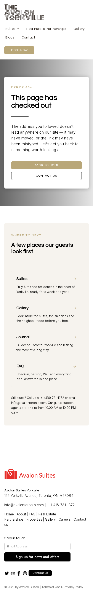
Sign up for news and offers (37, 556)
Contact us (46, 175)
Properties (34, 519)
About (21, 514)
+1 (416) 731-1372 (52, 398)
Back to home (46, 165)
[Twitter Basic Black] (6, 573)
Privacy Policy (73, 587)
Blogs (9, 37)
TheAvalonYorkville (24, 12)
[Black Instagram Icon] (24, 573)
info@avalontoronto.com (28, 403)
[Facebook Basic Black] (18, 573)
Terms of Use (51, 587)
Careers (65, 519)
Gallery (79, 28)
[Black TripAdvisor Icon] (12, 573)
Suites (10, 28)
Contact (28, 37)
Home (9, 514)
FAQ (32, 514)
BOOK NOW (19, 50)
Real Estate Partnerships (46, 28)
